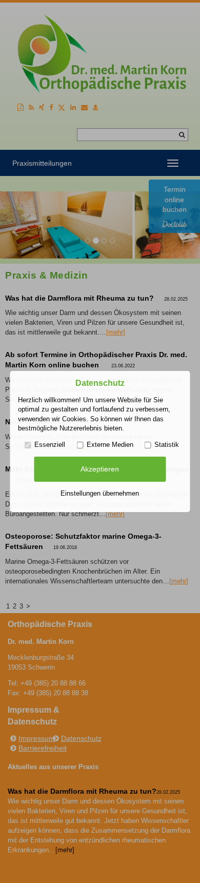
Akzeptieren (100, 469)
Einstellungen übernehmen (100, 493)
